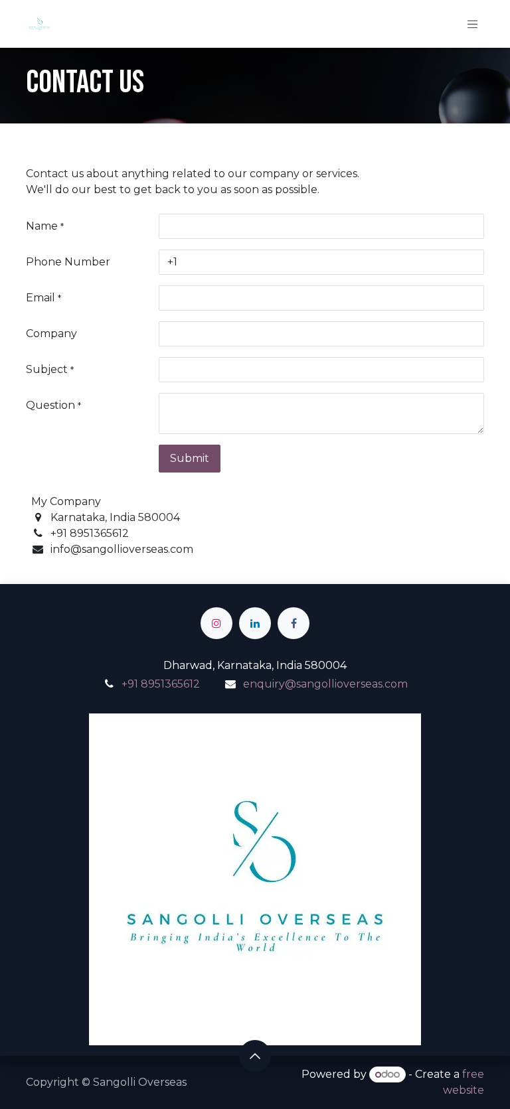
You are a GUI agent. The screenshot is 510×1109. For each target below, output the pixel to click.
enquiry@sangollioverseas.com (325, 684)
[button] (255, 1056)
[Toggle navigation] (473, 24)
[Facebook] (293, 623)
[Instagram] (216, 623)
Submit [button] (189, 458)
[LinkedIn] (255, 623)
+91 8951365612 (161, 684)
